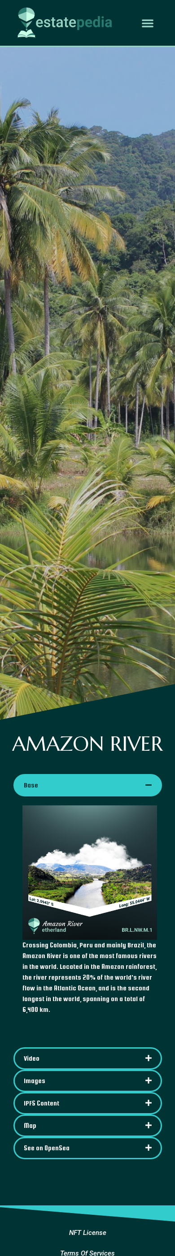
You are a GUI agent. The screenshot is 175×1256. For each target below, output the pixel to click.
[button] (147, 22)
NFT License (87, 1233)
